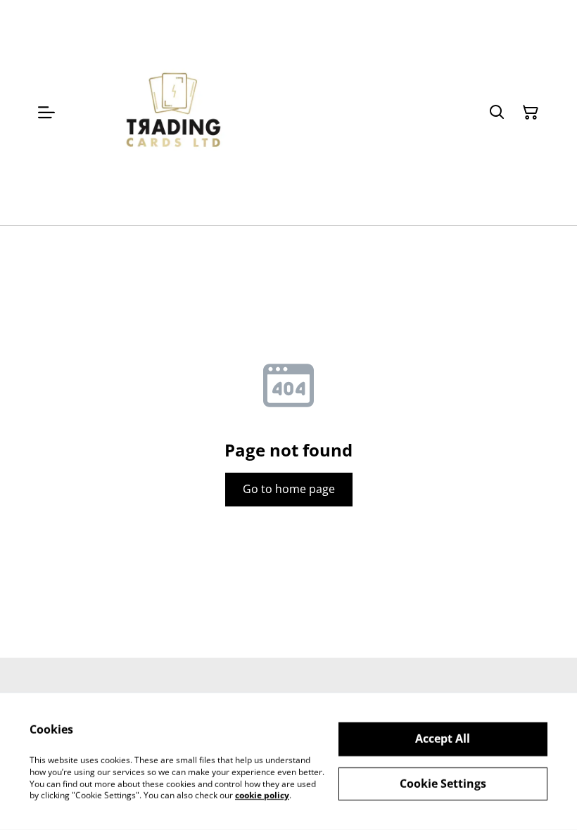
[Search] (497, 112)
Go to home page (289, 489)
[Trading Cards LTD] (174, 112)
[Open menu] (46, 112)
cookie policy (262, 795)
